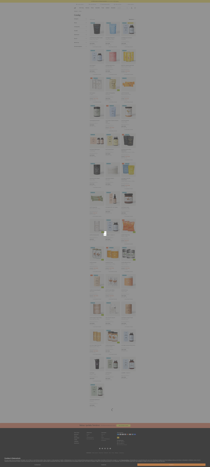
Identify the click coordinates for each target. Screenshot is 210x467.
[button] (105, 232)
